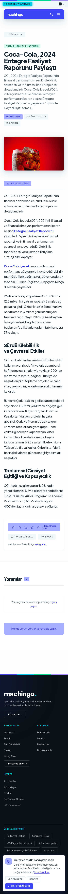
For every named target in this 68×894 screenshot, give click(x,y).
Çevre (7, 750)
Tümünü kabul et (20, 886)
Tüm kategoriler (15, 763)
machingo (16, 14)
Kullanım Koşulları (48, 843)
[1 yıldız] (13, 527)
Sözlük (7, 793)
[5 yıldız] (38, 527)
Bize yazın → (15, 714)
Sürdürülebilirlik (12, 744)
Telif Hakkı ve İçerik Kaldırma (22, 850)
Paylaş (49, 536)
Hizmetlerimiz (44, 750)
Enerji (7, 738)
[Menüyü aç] (58, 14)
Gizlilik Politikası (40, 835)
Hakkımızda (43, 732)
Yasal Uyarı (49, 850)
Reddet (34, 879)
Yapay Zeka (10, 756)
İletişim (41, 738)
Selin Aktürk (13, 116)
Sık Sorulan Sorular (14, 799)
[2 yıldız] (19, 527)
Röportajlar (10, 787)
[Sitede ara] (51, 14)
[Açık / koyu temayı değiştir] (61, 4)
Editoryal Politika (16, 835)
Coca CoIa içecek (17, 266)
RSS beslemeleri (12, 804)
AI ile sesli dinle (20, 183)
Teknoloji (9, 732)
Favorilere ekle (24, 536)
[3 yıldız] (26, 527)
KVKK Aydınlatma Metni (19, 843)
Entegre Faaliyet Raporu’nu (34, 231)
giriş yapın (40, 544)
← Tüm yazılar (15, 34)
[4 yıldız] (32, 527)
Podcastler (10, 781)
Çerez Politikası (41, 872)
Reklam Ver (43, 744)
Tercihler (17, 879)
